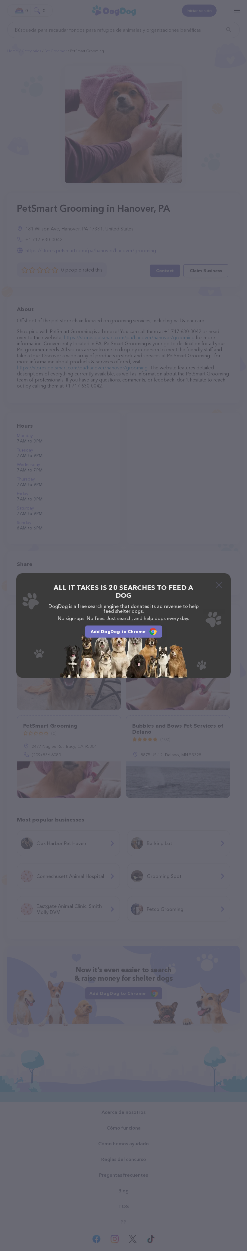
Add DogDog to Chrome (118, 631)
